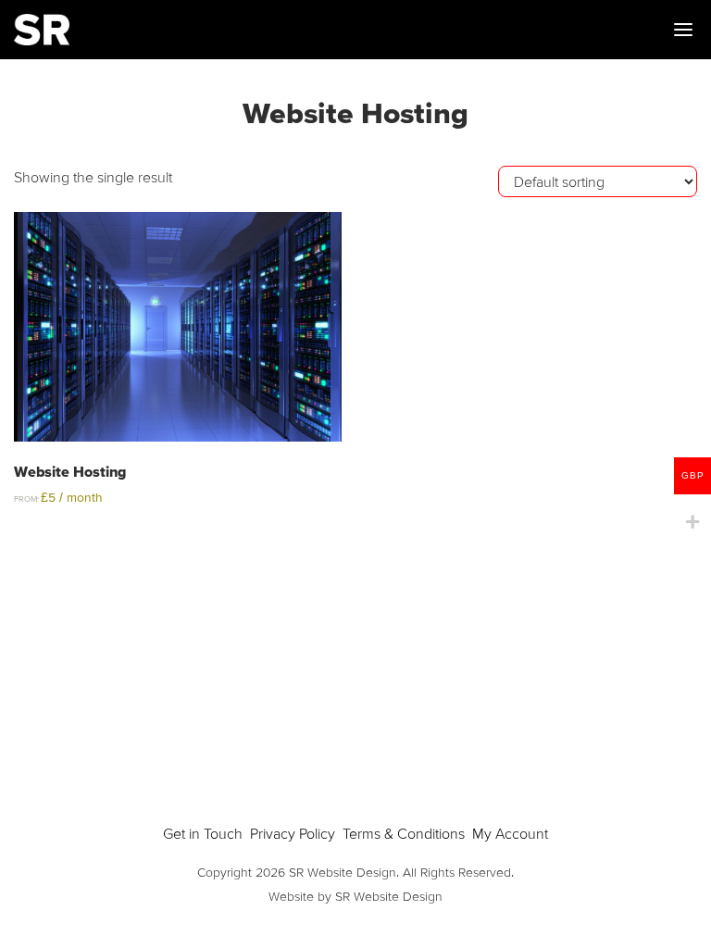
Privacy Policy (292, 833)
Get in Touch (203, 833)
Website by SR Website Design (355, 896)
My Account (510, 833)
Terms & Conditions (404, 833)
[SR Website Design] (41, 29)
